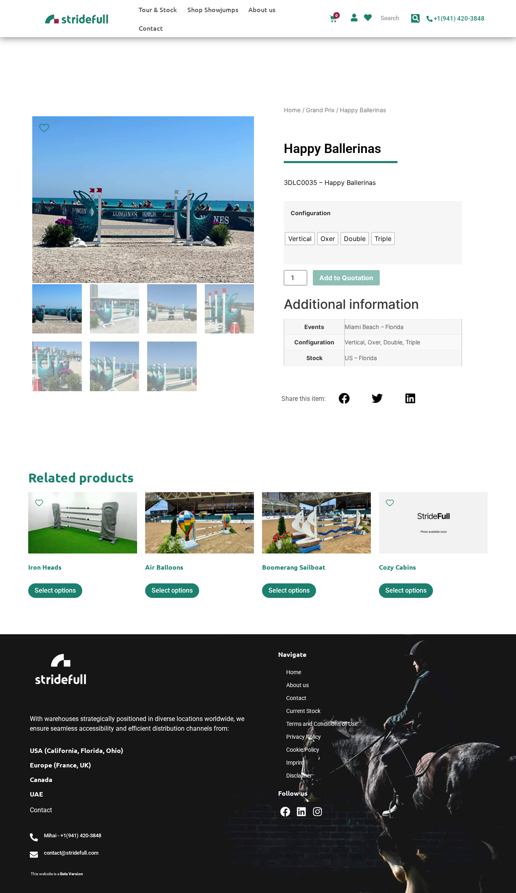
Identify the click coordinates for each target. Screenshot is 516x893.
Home (292, 110)
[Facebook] (285, 812)
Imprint (295, 762)
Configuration (311, 213)
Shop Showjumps (212, 9)
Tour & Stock (158, 9)
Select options (55, 590)
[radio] (299, 239)
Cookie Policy (302, 749)
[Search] (415, 18)
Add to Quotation (346, 278)
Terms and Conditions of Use (322, 724)
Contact (151, 27)
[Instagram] (317, 812)
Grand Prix (320, 110)
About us (261, 9)
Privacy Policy (303, 737)
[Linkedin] (301, 812)
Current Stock (303, 711)
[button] (344, 398)
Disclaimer (299, 775)
